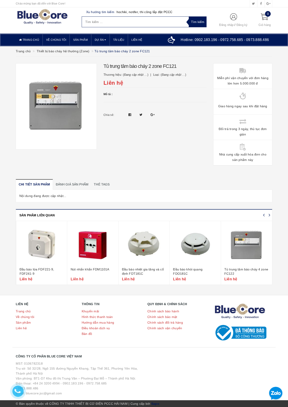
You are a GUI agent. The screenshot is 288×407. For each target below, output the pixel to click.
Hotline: (225, 40)
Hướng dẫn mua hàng (98, 322)
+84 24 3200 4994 (46, 383)
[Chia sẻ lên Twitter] (141, 115)
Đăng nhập (226, 25)
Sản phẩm (80, 39)
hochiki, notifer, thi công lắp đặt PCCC (145, 12)
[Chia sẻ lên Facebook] (130, 115)
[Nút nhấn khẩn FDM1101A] (93, 244)
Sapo (155, 403)
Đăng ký (242, 25)
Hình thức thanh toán (97, 317)
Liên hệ (136, 39)
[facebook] (261, 3)
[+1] (152, 115)
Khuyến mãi (90, 311)
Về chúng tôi (56, 39)
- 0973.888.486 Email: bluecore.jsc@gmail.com (39, 390)
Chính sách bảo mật (162, 317)
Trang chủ (30, 39)
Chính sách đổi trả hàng (165, 322)
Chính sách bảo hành (163, 311)
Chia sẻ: (109, 115)
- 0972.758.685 (95, 383)
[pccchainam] (42, 16)
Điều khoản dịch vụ (96, 328)
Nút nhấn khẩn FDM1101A (90, 269)
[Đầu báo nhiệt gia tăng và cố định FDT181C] (144, 244)
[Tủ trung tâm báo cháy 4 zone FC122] (246, 244)
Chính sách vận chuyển (164, 328)
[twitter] (253, 3)
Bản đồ (87, 334)
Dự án (100, 39)
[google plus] (268, 3)
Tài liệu (118, 39)
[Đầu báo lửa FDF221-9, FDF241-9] (42, 244)
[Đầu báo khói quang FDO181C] (195, 244)
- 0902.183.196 (72, 383)
